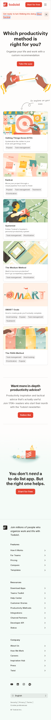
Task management (22, 148)
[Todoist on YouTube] (12, 684)
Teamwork (36, 190)
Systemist (10, 225)
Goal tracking (11, 317)
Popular (9, 148)
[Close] (46, 14)
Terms (29, 702)
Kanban (9, 180)
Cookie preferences (18, 705)
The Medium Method (15, 267)
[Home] (11, 4)
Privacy (22, 702)
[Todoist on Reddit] (30, 684)
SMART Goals (12, 309)
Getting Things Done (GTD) (18, 138)
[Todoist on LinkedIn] (18, 684)
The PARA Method (14, 353)
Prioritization (11, 193)
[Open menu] (45, 4)
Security (13, 702)
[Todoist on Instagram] (24, 684)
